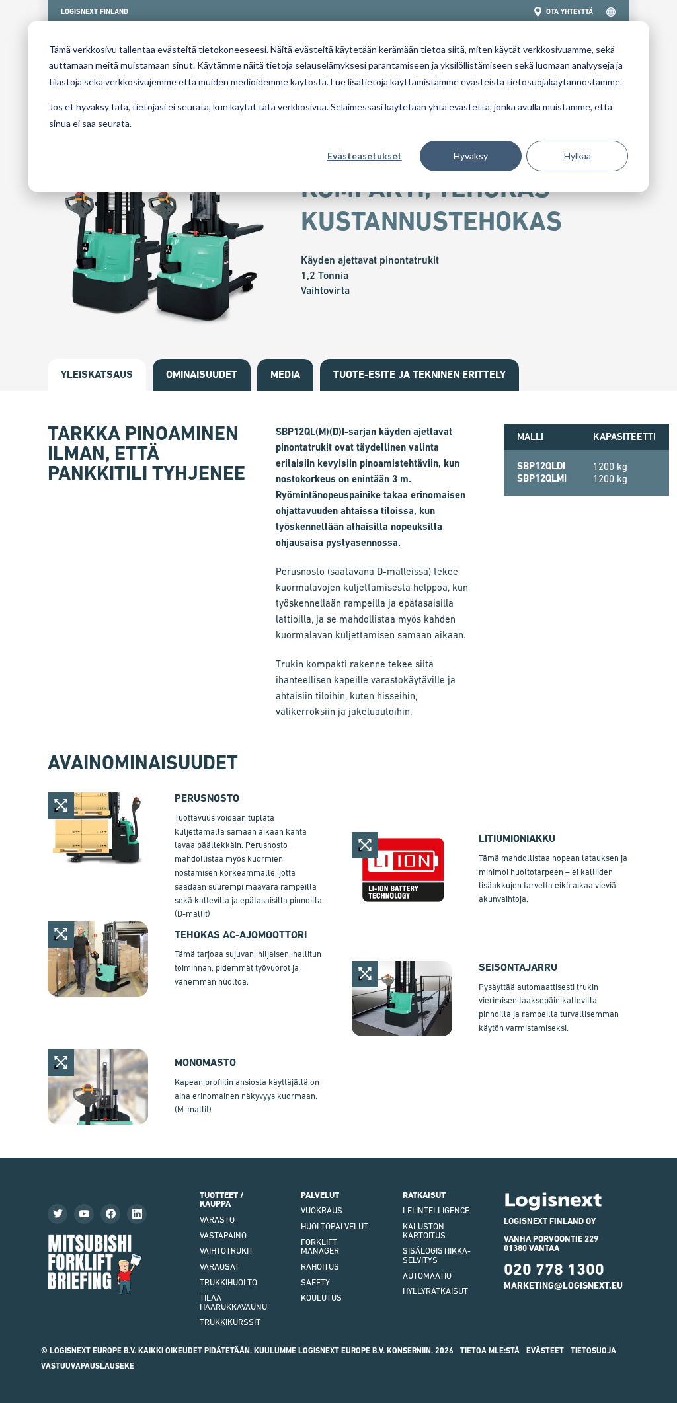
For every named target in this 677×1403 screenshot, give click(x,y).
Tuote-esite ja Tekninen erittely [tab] (419, 374)
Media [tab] (285, 374)
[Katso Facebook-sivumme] (110, 1214)
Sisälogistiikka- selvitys (437, 1255)
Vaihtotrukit (226, 1251)
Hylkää (577, 155)
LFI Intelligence (436, 1210)
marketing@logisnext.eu (563, 1285)
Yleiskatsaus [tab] (97, 374)
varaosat (219, 1266)
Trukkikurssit (230, 1322)
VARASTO (217, 1220)
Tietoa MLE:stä (490, 1350)
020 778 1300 (554, 1269)
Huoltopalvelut (334, 1226)
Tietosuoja (593, 1350)
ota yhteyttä (569, 11)
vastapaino (223, 1235)
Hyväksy (471, 155)
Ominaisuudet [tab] (201, 374)
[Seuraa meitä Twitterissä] (57, 1214)
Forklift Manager (320, 1246)
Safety (315, 1282)
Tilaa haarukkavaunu (233, 1302)
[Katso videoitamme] (84, 1214)
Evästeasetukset (364, 155)
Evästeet (545, 1350)
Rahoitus (320, 1266)
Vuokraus (321, 1210)
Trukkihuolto (228, 1282)
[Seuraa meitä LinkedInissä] (137, 1214)
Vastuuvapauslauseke (87, 1366)
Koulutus (321, 1298)
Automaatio (427, 1276)
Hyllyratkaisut (435, 1291)
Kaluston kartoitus (424, 1230)
